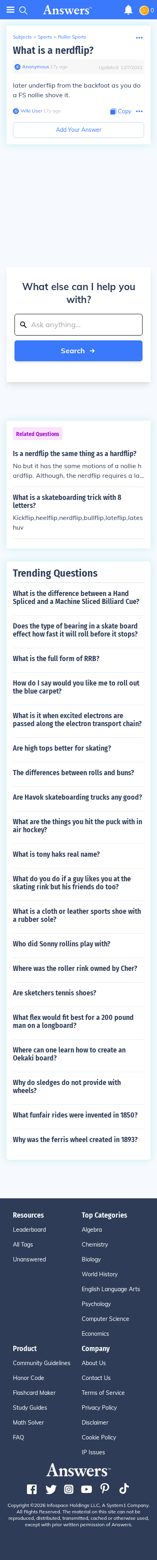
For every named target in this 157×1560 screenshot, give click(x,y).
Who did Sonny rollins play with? (61, 944)
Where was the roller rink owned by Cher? (75, 968)
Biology (91, 1259)
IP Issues (93, 1452)
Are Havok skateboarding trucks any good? (77, 797)
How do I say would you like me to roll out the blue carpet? (76, 687)
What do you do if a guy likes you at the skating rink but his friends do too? (72, 882)
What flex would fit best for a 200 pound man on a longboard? (73, 1021)
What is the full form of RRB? (56, 658)
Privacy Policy (99, 1407)
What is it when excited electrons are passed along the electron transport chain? (77, 719)
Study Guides (30, 1407)
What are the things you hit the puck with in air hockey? (77, 825)
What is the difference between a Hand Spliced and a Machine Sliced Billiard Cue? (76, 597)
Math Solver (28, 1422)
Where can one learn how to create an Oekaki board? (69, 1054)
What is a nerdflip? (53, 50)
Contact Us (96, 1378)
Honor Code (28, 1378)
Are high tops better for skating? (62, 748)
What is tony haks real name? (56, 854)
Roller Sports (72, 37)
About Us (94, 1363)
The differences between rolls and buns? (73, 772)
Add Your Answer (78, 129)
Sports (45, 37)
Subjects (22, 37)
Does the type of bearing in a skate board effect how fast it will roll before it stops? (75, 630)
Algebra (92, 1229)
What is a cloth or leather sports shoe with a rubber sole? (77, 915)
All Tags (23, 1244)
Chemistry (95, 1244)
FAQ (18, 1437)
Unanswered (29, 1259)
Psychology (96, 1304)
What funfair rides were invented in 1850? (75, 1115)
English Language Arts (111, 1289)
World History (100, 1274)
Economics (95, 1333)
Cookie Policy (99, 1437)
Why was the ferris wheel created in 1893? (75, 1139)
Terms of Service (103, 1392)
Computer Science (105, 1319)
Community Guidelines (41, 1363)
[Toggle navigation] (10, 10)
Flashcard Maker (34, 1392)
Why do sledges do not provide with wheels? (67, 1086)
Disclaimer (95, 1422)
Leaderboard (29, 1229)
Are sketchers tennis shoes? (54, 993)
